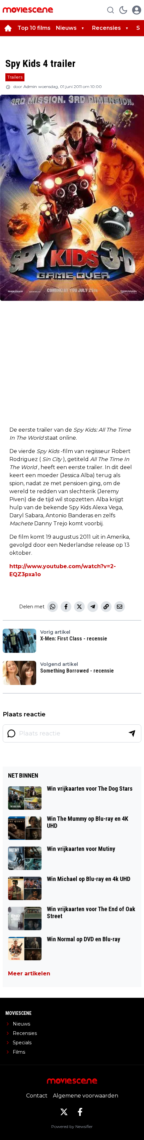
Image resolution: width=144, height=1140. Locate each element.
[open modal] (136, 10)
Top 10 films (34, 28)
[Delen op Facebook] (66, 606)
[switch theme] (123, 10)
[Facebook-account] (80, 1112)
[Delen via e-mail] (119, 606)
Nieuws (66, 28)
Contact (37, 1095)
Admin (30, 86)
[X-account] (64, 1112)
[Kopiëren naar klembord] (106, 606)
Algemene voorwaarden (85, 1095)
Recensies (106, 28)
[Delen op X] (79, 606)
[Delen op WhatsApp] (52, 606)
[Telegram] (92, 606)
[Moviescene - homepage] (28, 9)
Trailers (14, 77)
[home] (8, 28)
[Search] (110, 10)
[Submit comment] (132, 733)
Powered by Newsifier (72, 1126)
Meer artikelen (29, 973)
